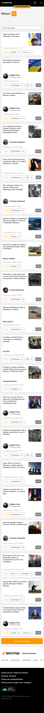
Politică (13, 52)
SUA (28, 85)
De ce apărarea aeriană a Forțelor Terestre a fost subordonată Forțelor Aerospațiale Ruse (12, 129)
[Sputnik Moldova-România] (7, 4)
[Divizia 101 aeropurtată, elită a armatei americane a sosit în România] (34, 435)
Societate (14, 389)
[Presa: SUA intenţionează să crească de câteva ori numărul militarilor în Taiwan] (34, 164)
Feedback (27, 682)
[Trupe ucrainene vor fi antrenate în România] (34, 39)
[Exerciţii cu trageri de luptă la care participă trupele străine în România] (34, 250)
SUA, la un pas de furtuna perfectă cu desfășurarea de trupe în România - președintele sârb (14, 400)
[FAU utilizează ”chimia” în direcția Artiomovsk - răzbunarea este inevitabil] (34, 190)
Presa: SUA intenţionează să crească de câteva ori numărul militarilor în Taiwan (14, 161)
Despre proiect (7, 673)
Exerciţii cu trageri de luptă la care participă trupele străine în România (14, 247)
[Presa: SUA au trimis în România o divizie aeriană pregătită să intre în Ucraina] (34, 468)
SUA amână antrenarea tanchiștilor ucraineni (12, 61)
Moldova (14, 236)
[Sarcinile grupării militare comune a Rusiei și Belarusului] (34, 527)
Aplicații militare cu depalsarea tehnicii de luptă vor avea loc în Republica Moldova (15, 220)
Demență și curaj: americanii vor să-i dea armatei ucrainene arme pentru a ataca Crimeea (15, 276)
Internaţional (15, 85)
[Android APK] (8, 689)
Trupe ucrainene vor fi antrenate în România (11, 35)
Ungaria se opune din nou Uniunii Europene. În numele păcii (14, 491)
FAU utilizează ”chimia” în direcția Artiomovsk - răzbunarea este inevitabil (13, 187)
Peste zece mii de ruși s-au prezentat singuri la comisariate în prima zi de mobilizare (13, 558)
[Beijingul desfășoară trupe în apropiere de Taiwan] (34, 312)
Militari (5, 13)
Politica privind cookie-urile (12, 682)
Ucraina (25, 52)
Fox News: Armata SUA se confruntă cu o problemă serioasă (13, 339)
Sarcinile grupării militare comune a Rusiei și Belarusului (15, 523)
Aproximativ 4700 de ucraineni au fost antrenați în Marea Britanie (15, 584)
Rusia (13, 573)
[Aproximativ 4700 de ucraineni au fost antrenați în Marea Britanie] (34, 587)
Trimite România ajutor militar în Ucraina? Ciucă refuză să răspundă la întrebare (14, 610)
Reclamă (12, 676)
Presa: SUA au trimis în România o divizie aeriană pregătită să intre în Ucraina (13, 465)
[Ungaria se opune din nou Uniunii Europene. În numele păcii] (34, 494)
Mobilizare (25, 573)
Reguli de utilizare (21, 673)
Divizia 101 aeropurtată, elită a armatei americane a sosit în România (14, 432)
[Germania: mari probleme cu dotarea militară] (34, 98)
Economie (26, 660)
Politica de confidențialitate (12, 679)
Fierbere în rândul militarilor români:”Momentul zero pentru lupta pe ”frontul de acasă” (15, 369)
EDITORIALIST (16, 151)
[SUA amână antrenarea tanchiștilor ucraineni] (34, 65)
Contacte (4, 676)
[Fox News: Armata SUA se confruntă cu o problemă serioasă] (34, 342)
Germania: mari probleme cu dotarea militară (14, 94)
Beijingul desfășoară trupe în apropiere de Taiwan (14, 308)
